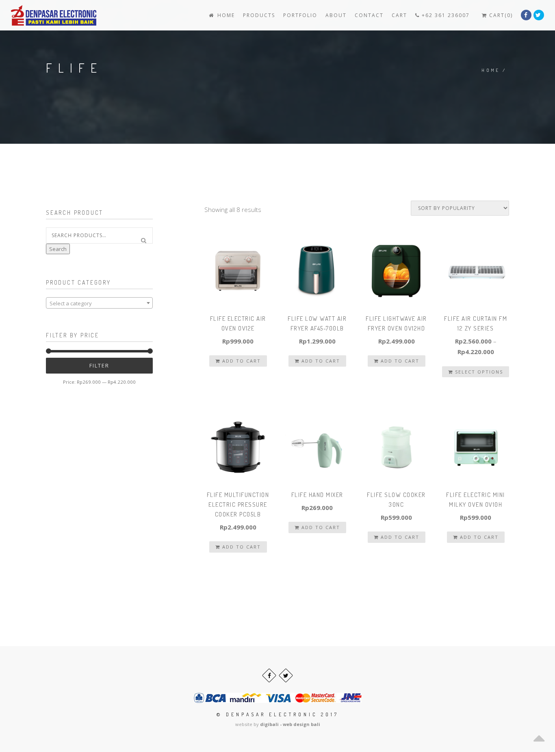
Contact (369, 15)
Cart (399, 15)
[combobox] (99, 303)
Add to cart (240, 361)
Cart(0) (500, 15)
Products (259, 15)
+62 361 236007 (445, 15)
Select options (478, 372)
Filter (99, 365)
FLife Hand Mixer (317, 495)
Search (58, 249)
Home (225, 15)
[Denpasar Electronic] (35, 15)
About (336, 15)
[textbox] (99, 303)
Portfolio (300, 15)
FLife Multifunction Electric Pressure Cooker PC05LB (238, 504)
